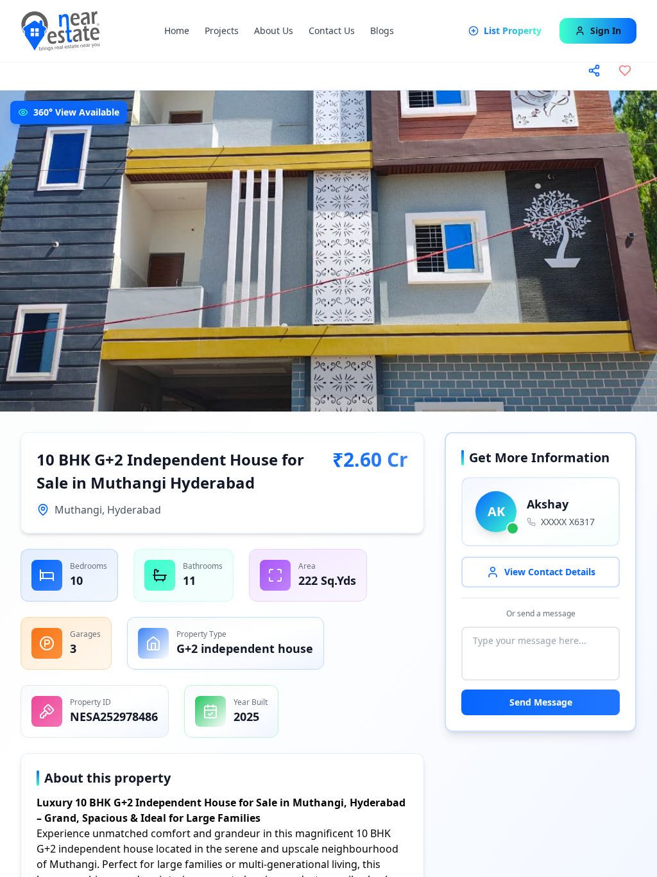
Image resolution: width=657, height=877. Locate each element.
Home (176, 30)
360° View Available (76, 112)
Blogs (382, 30)
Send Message (540, 702)
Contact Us (332, 30)
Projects (222, 30)
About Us (273, 30)
